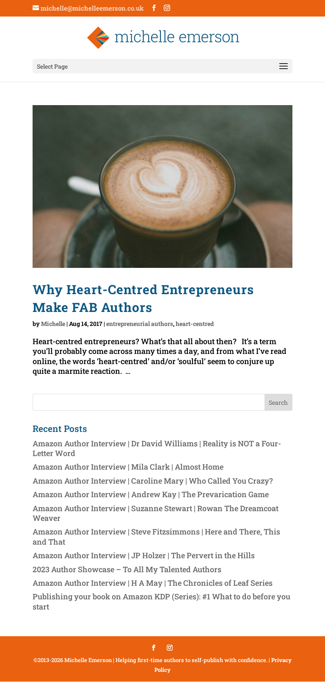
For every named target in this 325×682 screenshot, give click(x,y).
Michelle (53, 324)
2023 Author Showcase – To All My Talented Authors (127, 569)
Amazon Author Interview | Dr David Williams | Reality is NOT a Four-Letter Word (157, 448)
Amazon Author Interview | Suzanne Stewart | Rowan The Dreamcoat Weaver (155, 513)
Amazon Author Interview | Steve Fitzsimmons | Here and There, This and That (156, 536)
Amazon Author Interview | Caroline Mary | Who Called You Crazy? (153, 481)
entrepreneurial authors (139, 324)
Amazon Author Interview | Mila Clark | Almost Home (128, 467)
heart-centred (195, 324)
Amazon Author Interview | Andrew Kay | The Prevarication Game (151, 494)
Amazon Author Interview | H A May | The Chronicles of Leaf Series (153, 583)
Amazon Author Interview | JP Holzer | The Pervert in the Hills (144, 555)
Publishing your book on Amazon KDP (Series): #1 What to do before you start (161, 601)
